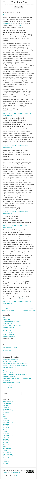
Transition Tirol (19, 2)
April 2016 (6, 428)
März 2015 (6, 446)
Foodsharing (6, 369)
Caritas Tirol (6, 319)
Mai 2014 (6, 463)
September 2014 (8, 456)
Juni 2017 (6, 413)
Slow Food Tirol (7, 331)
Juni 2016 (6, 424)
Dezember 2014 (7, 452)
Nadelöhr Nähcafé (8, 351)
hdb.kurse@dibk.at (19, 298)
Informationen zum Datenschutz (12, 474)
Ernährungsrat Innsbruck (10, 361)
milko (22, 95)
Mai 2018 (6, 405)
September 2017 (8, 411)
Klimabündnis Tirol (8, 327)
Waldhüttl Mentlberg (9, 332)
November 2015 (7, 433)
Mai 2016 (6, 426)
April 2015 (6, 444)
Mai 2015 (6, 443)
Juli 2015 (5, 439)
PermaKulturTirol (8, 329)
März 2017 (6, 416)
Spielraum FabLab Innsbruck (11, 382)
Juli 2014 (5, 459)
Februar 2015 (7, 448)
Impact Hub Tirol (8, 372)
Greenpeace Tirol (8, 323)
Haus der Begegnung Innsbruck (12, 325)
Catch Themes (20, 476)
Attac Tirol (6, 317)
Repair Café (6, 380)
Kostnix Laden (7, 349)
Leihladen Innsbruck (9, 376)
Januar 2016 (6, 431)
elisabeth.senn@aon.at (9, 209)
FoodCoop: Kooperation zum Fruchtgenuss (15, 365)
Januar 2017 (6, 418)
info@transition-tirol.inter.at (12, 472)
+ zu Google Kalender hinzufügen (18, 113)
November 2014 (7, 454)
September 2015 (8, 435)
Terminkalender (7, 23)
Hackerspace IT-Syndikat (10, 347)
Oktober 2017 (7, 409)
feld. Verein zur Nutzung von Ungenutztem (15, 363)
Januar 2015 (6, 450)
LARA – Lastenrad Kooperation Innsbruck (15, 374)
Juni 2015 (6, 441)
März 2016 (6, 429)
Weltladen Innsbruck (9, 336)
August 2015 (6, 437)
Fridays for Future (8, 371)
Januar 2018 (6, 407)
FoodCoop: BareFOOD (9, 367)
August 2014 (6, 458)
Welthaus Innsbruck (8, 334)
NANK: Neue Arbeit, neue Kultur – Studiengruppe (17, 378)
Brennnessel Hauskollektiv (10, 359)
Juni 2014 (6, 461)
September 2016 (8, 422)
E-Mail (19, 25)
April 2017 (6, 414)
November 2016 (7, 420)
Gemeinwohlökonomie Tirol (11, 321)
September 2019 (8, 401)
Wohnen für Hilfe (8, 387)
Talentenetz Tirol (8, 384)
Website (5, 113)
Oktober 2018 (7, 403)
